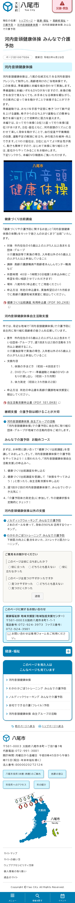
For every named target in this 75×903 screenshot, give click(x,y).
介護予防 (8, 25)
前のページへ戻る (25, 726)
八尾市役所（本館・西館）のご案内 (23, 774)
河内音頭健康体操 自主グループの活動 (31, 421)
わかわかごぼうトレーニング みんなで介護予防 (36, 535)
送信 (37, 596)
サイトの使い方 (12, 859)
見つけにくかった (22, 588)
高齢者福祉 (59, 20)
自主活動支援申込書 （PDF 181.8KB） (32, 402)
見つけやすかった (22, 584)
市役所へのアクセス (16, 785)
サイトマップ (10, 853)
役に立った (18, 567)
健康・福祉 (43, 20)
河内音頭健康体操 (27, 25)
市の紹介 (41, 785)
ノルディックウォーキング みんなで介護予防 (34, 520)
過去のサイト (11, 877)
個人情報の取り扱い (15, 871)
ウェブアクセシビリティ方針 (19, 865)
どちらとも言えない (44, 567)
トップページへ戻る (53, 726)
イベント (62, 901)
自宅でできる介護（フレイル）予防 (29, 705)
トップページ (26, 20)
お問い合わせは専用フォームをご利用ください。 (39, 635)
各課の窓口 (57, 774)
